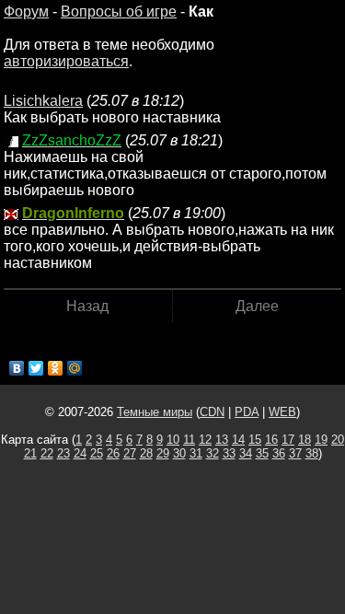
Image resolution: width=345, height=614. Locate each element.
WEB (282, 412)
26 (113, 453)
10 (173, 439)
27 (129, 453)
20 (337, 439)
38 (311, 453)
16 (271, 439)
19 (321, 439)
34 (245, 453)
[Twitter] (36, 368)
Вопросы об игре (119, 11)
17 (288, 439)
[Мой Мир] (75, 368)
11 (189, 439)
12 (205, 439)
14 (238, 439)
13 (221, 439)
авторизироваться (66, 61)
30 (179, 453)
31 (196, 453)
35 (262, 453)
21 (30, 453)
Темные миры (154, 412)
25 (96, 453)
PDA (247, 412)
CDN (212, 412)
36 (278, 453)
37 (295, 453)
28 (146, 453)
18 (304, 439)
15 (254, 439)
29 (162, 453)
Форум (26, 11)
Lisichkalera (43, 101)
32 (212, 453)
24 (80, 453)
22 (46, 453)
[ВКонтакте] (17, 368)
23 (63, 453)
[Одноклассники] (55, 368)
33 (229, 453)
